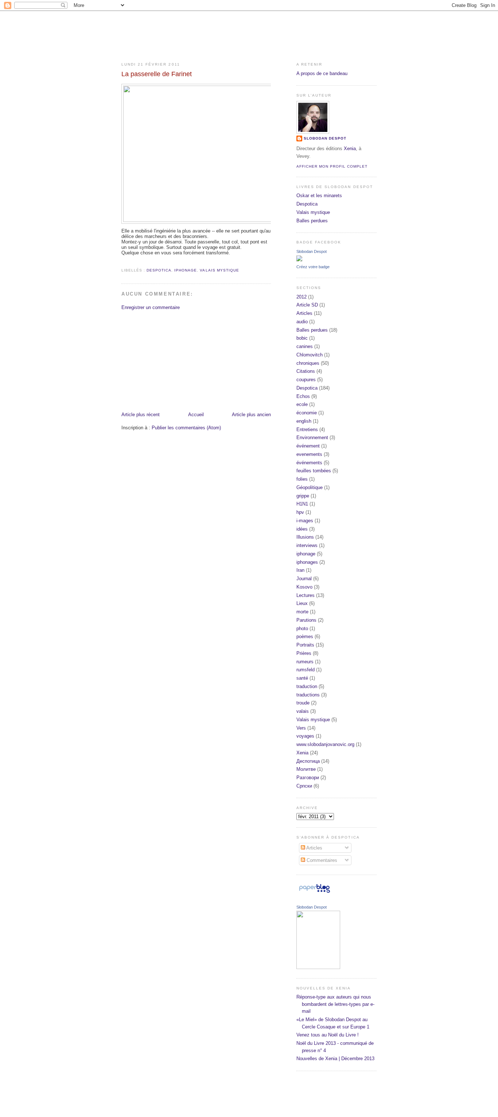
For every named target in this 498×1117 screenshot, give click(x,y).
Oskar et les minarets (319, 195)
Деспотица (308, 761)
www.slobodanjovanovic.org (325, 744)
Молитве (306, 769)
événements (309, 462)
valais (302, 711)
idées (302, 529)
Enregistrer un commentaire (150, 307)
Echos (303, 396)
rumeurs (305, 661)
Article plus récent (140, 414)
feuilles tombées (313, 470)
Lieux (302, 603)
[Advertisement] (176, 360)
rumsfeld (305, 669)
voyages (305, 736)
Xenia (350, 148)
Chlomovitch (309, 355)
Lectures (305, 595)
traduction (306, 686)
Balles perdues (312, 220)
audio (302, 321)
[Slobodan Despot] (299, 259)
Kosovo (304, 587)
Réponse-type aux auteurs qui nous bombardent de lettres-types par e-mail (335, 1004)
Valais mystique (219, 270)
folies (302, 479)
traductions (308, 695)
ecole (302, 404)
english (303, 421)
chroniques (307, 363)
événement (308, 446)
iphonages (307, 562)
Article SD (307, 305)
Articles (304, 313)
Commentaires (321, 860)
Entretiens (307, 429)
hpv (300, 512)
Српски (304, 786)
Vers (301, 728)
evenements (309, 454)
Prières (303, 653)
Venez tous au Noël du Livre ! (327, 1035)
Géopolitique (309, 487)
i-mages (304, 520)
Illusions (305, 537)
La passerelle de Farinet (156, 74)
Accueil (196, 414)
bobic (302, 338)
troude (303, 703)
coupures (306, 379)
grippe (302, 496)
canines (304, 346)
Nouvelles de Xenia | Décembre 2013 (335, 1058)
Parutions (306, 620)
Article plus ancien (251, 414)
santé (302, 678)
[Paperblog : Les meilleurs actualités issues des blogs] (314, 892)
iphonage (185, 270)
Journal (304, 578)
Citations (305, 371)
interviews (307, 545)
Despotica (159, 270)
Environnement (312, 437)
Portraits (305, 645)
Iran (300, 570)
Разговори (307, 777)
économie (306, 412)
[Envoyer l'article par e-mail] (122, 261)
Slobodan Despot (325, 138)
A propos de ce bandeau (321, 73)
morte (302, 611)
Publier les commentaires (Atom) (186, 427)
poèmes (304, 636)
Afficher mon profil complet (331, 166)
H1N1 (302, 504)
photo (302, 628)
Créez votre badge (313, 267)
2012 (301, 297)
